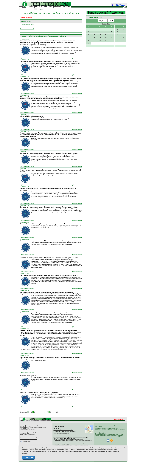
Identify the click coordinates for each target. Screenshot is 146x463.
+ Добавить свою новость (27, 58)
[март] (86, 23)
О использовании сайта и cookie (28, 437)
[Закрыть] (124, 447)
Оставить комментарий (27, 24)
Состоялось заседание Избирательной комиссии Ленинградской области (45, 313)
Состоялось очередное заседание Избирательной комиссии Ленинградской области (49, 61)
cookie (89, 448)
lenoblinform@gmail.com (63, 433)
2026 (108, 24)
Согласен (28, 458)
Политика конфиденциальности (28, 439)
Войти (41, 9)
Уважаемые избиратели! (28, 376)
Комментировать (77, 58)
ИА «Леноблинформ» (114, 429)
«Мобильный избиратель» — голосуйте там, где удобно (39, 392)
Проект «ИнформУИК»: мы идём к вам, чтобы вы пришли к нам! (42, 224)
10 (57, 412)
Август (104, 24)
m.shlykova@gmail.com (29, 429)
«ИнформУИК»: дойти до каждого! (31, 116)
